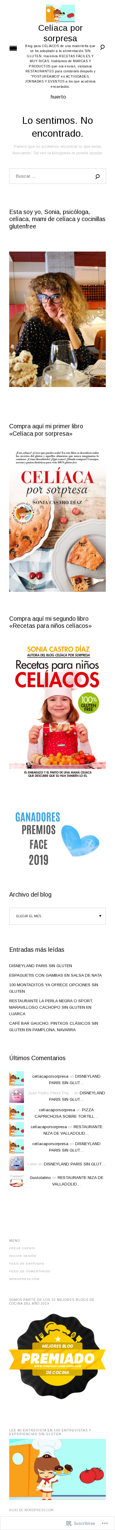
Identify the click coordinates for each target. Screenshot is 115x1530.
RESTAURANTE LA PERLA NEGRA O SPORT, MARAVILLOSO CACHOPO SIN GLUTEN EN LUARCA (51, 1007)
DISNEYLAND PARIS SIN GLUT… (74, 1164)
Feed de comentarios (29, 1271)
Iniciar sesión (22, 1256)
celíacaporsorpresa (50, 1076)
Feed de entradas (26, 1263)
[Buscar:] (57, 176)
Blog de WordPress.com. (31, 1510)
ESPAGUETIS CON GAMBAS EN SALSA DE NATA (55, 975)
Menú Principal (13, 48)
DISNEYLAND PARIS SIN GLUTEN (40, 965)
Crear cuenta (22, 1248)
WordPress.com (24, 1279)
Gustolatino (40, 1177)
